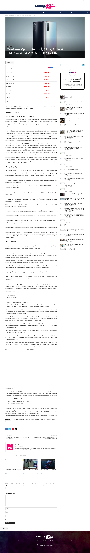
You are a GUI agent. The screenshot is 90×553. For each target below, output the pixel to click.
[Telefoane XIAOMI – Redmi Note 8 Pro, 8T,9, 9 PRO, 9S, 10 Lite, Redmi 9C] (13, 478)
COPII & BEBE (64, 12)
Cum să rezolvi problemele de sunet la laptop (74, 96)
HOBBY (73, 12)
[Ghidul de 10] (45, 6)
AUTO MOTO (54, 12)
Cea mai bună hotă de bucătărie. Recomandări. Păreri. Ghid (72, 249)
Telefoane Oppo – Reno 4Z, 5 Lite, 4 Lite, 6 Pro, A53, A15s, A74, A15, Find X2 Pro (74, 199)
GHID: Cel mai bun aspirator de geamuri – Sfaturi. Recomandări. (73, 221)
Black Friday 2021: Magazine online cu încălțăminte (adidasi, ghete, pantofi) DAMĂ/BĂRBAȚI (73, 184)
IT (45, 12)
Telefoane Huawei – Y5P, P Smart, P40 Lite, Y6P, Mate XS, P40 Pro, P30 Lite (74, 189)
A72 (17, 419)
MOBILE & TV (11, 15)
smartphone (8, 421)
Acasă (6, 15)
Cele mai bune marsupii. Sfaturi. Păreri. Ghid (74, 244)
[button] (87, 12)
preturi (32, 419)
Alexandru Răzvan (19, 444)
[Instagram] (83, 1)
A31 (14, 419)
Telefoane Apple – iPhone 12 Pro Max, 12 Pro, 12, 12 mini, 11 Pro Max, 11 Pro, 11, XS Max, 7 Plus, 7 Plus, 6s (74, 215)
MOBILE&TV (25, 12)
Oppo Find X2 (27, 419)
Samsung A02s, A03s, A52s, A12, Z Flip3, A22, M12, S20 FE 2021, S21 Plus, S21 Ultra (74, 153)
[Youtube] (88, 1)
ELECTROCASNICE (35, 12)
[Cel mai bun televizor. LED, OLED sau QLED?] (31, 478)
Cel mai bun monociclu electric (71, 169)
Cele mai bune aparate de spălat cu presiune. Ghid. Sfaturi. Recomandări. (74, 230)
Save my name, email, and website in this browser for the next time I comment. (23, 519)
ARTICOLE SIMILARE (10, 455)
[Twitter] (86, 1)
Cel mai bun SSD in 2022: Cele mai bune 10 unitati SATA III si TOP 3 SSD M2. (74, 165)
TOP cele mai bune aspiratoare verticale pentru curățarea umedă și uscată (73, 148)
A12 (11, 419)
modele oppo (21, 419)
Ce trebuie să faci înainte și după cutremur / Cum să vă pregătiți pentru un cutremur (74, 131)
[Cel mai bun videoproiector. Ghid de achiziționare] (49, 478)
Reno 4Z (53, 419)
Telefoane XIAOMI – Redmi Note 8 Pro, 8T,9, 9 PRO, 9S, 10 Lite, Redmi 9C (17, 438)
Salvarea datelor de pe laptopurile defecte (74, 118)
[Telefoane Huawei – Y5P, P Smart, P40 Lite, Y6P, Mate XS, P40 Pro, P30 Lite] (49, 464)
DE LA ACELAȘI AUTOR (21, 455)
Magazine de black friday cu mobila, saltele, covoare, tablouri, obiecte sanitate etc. (45, 438)
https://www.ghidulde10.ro (19, 446)
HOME (16, 12)
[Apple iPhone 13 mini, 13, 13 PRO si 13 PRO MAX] (31, 464)
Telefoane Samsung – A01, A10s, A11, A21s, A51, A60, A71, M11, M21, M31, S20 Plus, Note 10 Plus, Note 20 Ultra (74, 209)
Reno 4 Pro (49, 419)
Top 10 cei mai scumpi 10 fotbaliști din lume (74, 124)
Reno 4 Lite (43, 419)
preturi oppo (37, 419)
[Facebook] (81, 1)
